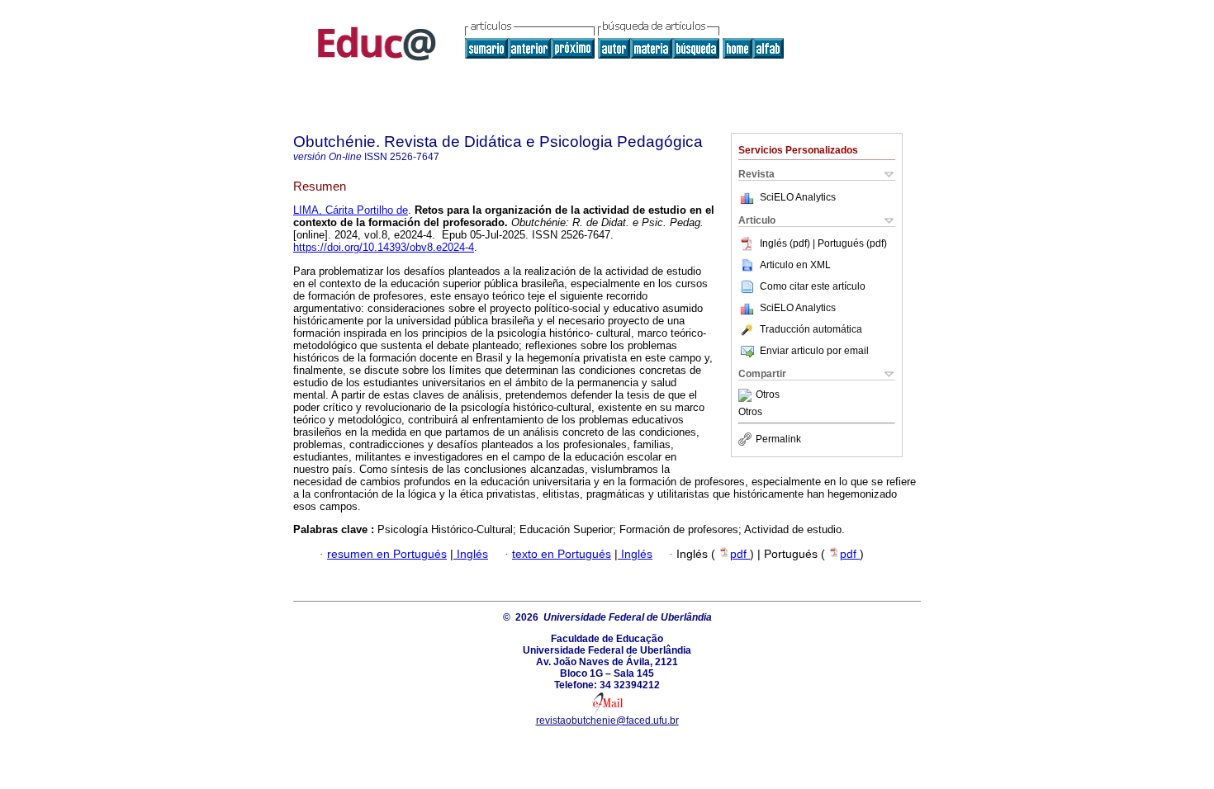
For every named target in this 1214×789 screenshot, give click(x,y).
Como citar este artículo (812, 286)
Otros (768, 395)
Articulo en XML (795, 265)
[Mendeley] (747, 395)
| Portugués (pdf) (850, 243)
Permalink (778, 439)
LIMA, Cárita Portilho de (350, 210)
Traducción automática (811, 329)
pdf (740, 554)
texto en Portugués (561, 554)
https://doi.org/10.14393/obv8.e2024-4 (383, 247)
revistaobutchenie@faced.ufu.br (607, 720)
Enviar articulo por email (814, 351)
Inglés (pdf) (786, 243)
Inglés (470, 554)
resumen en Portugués (387, 554)
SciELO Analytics (798, 197)
